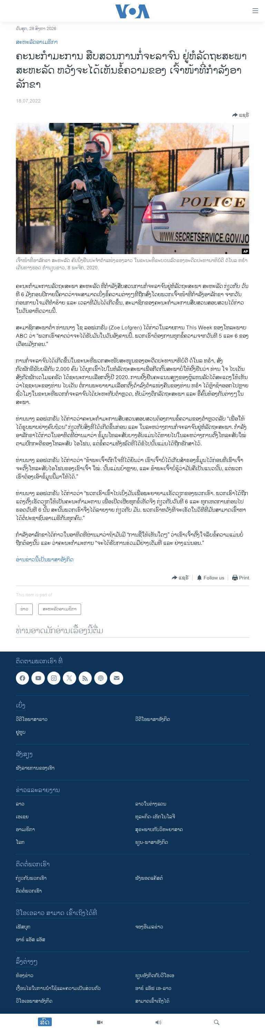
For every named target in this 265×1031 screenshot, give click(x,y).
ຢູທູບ (21, 732)
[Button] (240, 115)
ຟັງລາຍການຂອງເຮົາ (35, 768)
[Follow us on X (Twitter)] (69, 678)
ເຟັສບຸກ (23, 927)
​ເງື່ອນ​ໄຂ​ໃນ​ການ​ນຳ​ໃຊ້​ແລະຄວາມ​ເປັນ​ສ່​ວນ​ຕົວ (58, 988)
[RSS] (85, 678)
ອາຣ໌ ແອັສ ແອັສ (30, 940)
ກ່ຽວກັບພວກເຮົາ (31, 878)
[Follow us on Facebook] (22, 678)
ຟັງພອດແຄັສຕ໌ (149, 878)
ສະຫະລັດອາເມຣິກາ (37, 42)
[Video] (99, 1022)
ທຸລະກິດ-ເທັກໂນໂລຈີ (155, 817)
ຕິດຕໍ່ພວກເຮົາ (29, 891)
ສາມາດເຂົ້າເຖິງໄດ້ (152, 1001)
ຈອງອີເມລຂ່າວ (149, 927)
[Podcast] (100, 678)
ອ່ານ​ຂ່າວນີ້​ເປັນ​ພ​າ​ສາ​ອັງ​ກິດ (44, 560)
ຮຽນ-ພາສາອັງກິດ (151, 842)
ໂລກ (20, 842)
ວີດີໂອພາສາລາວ (32, 719)
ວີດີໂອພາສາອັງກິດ (152, 719)
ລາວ (20, 804)
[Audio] (158, 1022)
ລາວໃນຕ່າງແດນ (150, 804)
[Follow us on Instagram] (53, 678)
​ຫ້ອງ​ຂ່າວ (24, 976)
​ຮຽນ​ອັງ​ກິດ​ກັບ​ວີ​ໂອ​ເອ (154, 976)
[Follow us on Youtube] (38, 678)
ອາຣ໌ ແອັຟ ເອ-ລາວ (153, 988)
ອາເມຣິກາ (25, 830)
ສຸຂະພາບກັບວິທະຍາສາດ (159, 830)
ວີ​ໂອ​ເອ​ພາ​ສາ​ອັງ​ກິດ (34, 1001)
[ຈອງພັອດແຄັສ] (116, 678)
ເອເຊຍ (22, 817)
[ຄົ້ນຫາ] (216, 1022)
